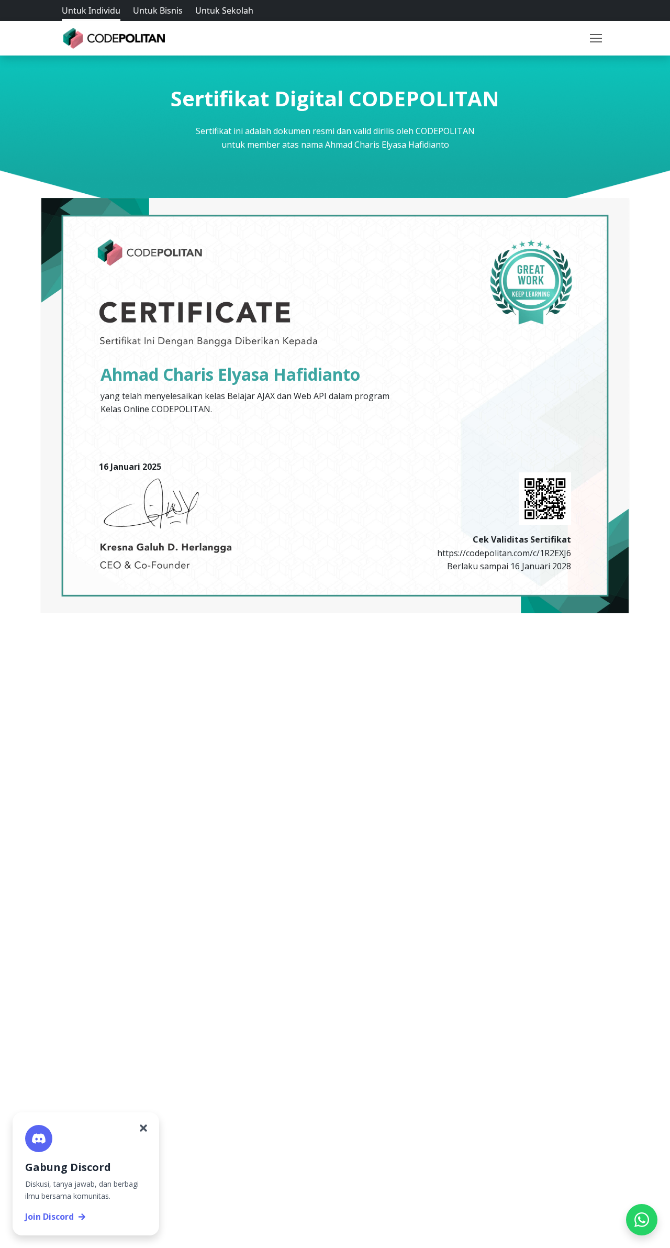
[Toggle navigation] (595, 38)
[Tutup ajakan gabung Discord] (143, 1128)
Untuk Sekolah (224, 10)
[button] (595, 38)
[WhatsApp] (641, 1219)
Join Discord (49, 1216)
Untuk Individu (91, 10)
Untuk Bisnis (158, 10)
